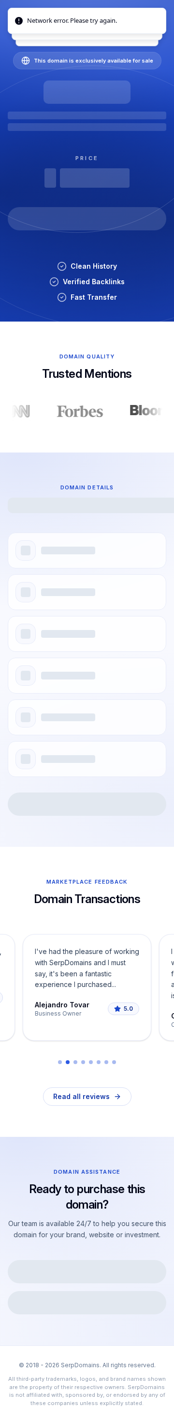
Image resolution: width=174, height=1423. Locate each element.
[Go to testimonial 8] (114, 1062)
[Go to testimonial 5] (91, 1062)
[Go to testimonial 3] (75, 1062)
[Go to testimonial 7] (106, 1062)
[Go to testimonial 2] (68, 1062)
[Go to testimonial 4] (83, 1062)
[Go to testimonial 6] (99, 1062)
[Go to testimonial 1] (60, 1062)
